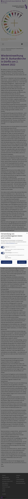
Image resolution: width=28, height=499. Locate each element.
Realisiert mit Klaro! (23, 265)
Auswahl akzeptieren (6, 262)
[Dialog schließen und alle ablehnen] (27, 233)
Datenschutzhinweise (10, 243)
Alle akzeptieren (22, 262)
